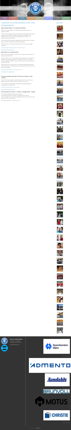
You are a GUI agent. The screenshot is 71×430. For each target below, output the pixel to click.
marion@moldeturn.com (16, 100)
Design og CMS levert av (34, 428)
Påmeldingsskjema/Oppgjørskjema (7, 50)
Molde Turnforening (35, 8)
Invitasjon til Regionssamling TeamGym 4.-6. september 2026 (13, 47)
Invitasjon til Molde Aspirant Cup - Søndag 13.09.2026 (11, 69)
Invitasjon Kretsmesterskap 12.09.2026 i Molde (10, 87)
